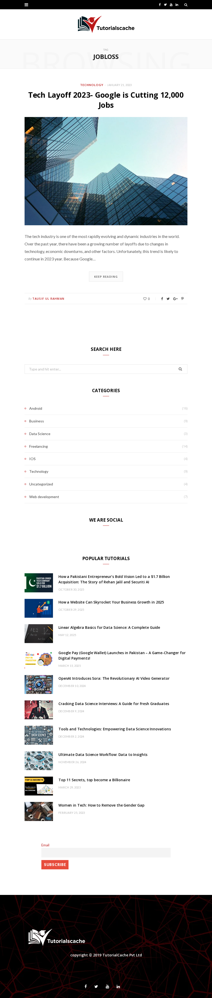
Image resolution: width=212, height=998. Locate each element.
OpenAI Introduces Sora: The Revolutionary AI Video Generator (114, 678)
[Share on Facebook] (162, 298)
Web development (44, 496)
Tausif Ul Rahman (48, 298)
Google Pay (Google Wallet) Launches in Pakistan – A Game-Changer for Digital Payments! (121, 655)
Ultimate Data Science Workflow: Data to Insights (102, 754)
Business (36, 421)
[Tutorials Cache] (106, 24)
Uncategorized (41, 484)
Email (45, 845)
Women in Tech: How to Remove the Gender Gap (101, 805)
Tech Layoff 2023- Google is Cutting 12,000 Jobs (106, 100)
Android (35, 408)
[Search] (185, 4)
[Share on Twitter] (168, 298)
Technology (91, 85)
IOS (32, 459)
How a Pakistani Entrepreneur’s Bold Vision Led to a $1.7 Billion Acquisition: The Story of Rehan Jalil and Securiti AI (114, 579)
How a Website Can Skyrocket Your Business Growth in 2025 (111, 602)
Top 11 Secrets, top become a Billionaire (94, 779)
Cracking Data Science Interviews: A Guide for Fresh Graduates (113, 703)
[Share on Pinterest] (182, 298)
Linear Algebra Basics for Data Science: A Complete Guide (109, 627)
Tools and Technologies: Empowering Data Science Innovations (114, 728)
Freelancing (38, 446)
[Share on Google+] (175, 298)
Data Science (39, 433)
